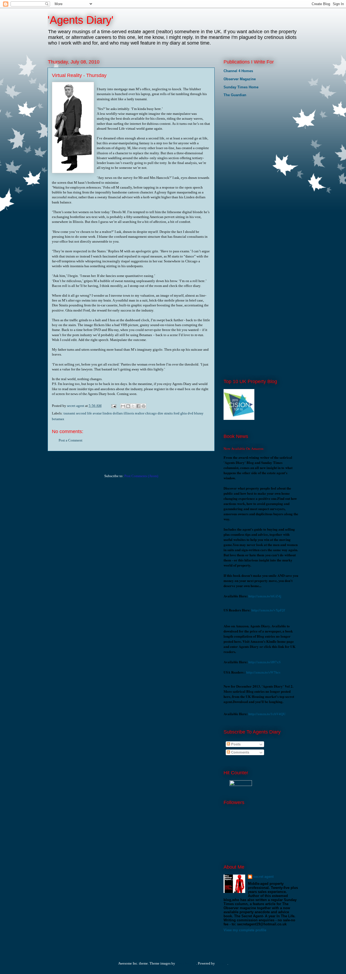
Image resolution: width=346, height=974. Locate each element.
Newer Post (62, 458)
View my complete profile (245, 930)
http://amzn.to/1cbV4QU (267, 713)
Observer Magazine (240, 79)
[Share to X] (133, 406)
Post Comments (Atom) (141, 476)
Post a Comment (70, 440)
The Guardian (235, 95)
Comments (239, 752)
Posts (235, 744)
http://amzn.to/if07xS (264, 661)
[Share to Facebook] (138, 406)
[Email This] (123, 406)
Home (132, 458)
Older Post (201, 458)
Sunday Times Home (241, 87)
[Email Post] (113, 406)
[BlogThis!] (128, 406)
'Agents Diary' (81, 20)
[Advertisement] (251, 138)
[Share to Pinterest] (143, 406)
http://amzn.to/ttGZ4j (264, 595)
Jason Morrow (186, 963)
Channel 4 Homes (238, 71)
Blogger (221, 963)
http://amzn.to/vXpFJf (268, 609)
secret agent (263, 877)
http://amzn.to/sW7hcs (263, 672)
